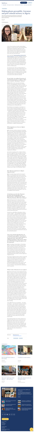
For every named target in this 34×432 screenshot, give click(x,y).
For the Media (4, 423)
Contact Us (3, 424)
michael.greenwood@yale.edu (17, 335)
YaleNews (4, 3)
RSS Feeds (3, 422)
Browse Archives (4, 421)
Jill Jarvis (20, 56)
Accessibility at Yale (4, 426)
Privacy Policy (3, 427)
